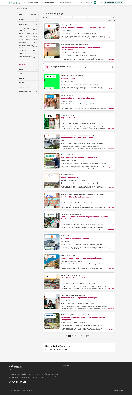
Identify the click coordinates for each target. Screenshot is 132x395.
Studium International (66, 2)
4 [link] (78, 336)
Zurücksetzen (33, 14)
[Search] (95, 2)
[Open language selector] (101, 2)
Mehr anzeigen (22, 64)
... (84, 336)
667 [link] (88, 336)
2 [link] (72, 336)
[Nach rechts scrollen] (113, 17)
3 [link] (75, 336)
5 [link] (81, 336)
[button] (27, 29)
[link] (24, 8)
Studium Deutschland (32, 2)
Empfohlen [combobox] (110, 21)
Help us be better (123, 390)
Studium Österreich (48, 2)
